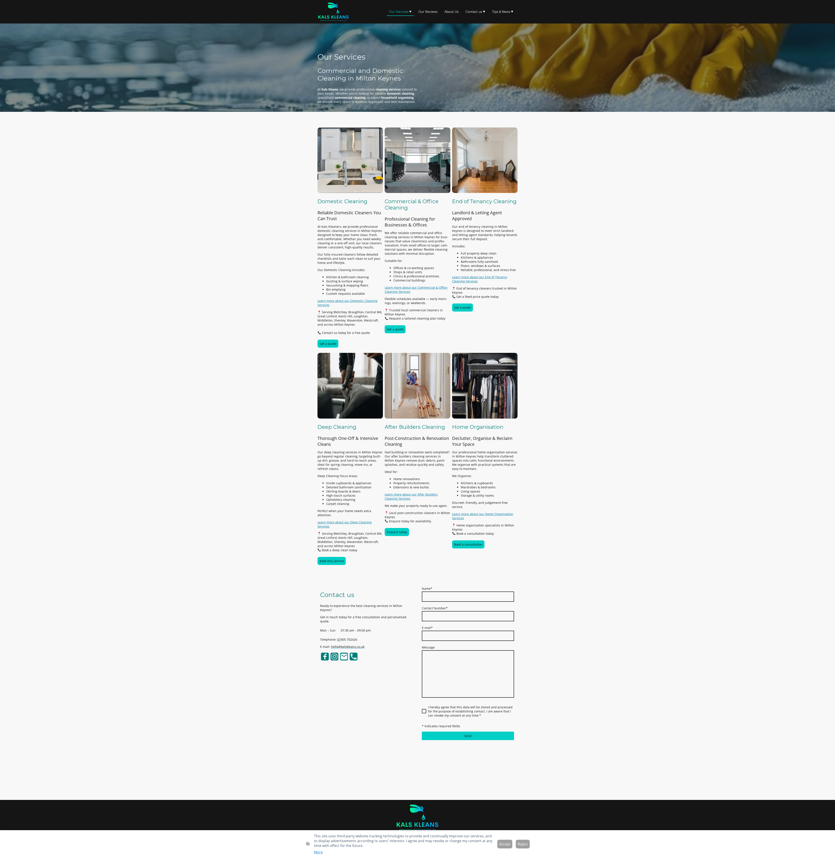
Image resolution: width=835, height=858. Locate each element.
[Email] (344, 656)
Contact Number (435, 608)
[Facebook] (325, 656)
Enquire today (397, 532)
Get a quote (327, 344)
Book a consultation (468, 544)
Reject (523, 844)
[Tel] (353, 656)
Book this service (331, 561)
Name (427, 589)
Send (468, 736)
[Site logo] (333, 12)
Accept (504, 844)
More (318, 852)
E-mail (427, 628)
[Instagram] (334, 656)
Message (428, 647)
